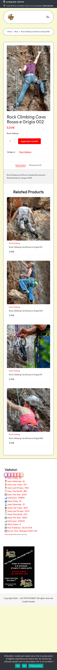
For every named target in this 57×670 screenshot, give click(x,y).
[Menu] (47, 17)
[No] (53, 661)
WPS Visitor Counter (20, 534)
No (24, 666)
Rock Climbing (25, 152)
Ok (17, 666)
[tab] (20, 165)
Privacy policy (36, 666)
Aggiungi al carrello (29, 141)
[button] (46, 50)
